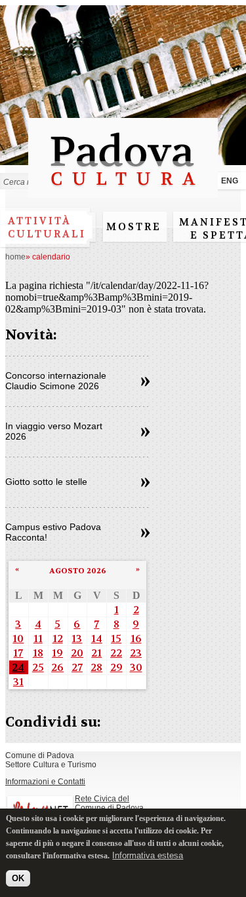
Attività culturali (47, 227)
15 (116, 638)
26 (57, 667)
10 (18, 638)
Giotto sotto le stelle (46, 481)
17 (18, 653)
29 (116, 667)
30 (136, 667)
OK (18, 878)
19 (57, 653)
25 (38, 667)
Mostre (133, 226)
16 (136, 638)
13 (77, 638)
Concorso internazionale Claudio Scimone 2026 (55, 380)
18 (38, 653)
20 (77, 653)
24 (18, 667)
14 (96, 638)
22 (116, 653)
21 (96, 653)
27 (77, 667)
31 (18, 682)
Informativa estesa (147, 855)
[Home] (123, 191)
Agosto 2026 (77, 570)
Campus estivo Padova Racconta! (53, 532)
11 (38, 638)
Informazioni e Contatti (45, 781)
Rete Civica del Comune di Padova (109, 803)
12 (57, 638)
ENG (229, 180)
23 (136, 653)
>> (145, 382)
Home (15, 256)
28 (96, 667)
